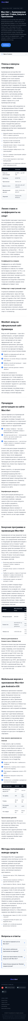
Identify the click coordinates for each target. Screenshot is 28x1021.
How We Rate (4, 1006)
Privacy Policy (4, 1000)
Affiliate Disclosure (5, 1004)
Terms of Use (4, 1002)
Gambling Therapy (9, 987)
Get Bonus (6, 45)
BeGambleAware (21, 987)
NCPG (4, 991)
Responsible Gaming (5, 1008)
